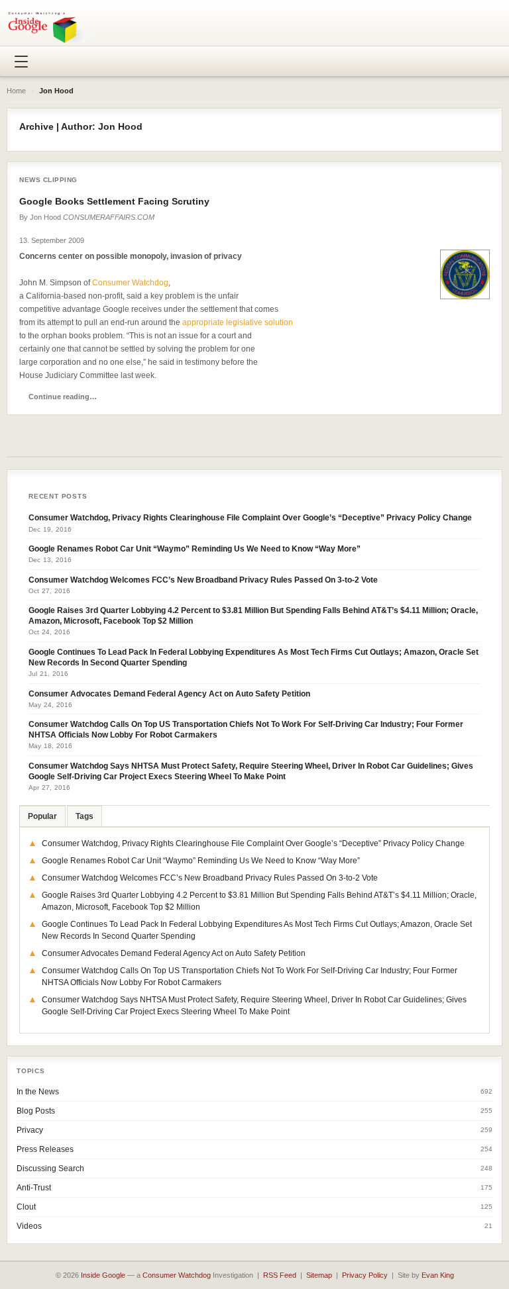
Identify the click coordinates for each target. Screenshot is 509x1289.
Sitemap (319, 1275)
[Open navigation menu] (21, 61)
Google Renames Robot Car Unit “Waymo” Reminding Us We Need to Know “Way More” (194, 549)
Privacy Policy (365, 1275)
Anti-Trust (34, 1188)
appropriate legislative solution (237, 322)
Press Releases (45, 1149)
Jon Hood (45, 217)
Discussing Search (50, 1168)
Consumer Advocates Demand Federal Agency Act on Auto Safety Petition (169, 694)
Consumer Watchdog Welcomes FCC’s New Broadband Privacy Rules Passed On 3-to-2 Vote (203, 580)
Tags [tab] (84, 816)
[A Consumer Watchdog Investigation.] (50, 27)
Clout (26, 1207)
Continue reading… (62, 397)
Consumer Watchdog (130, 282)
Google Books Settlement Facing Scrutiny (114, 201)
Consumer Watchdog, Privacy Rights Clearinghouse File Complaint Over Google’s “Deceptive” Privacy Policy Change (250, 518)
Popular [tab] (42, 816)
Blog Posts (36, 1111)
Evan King (438, 1275)
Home (16, 91)
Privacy (30, 1130)
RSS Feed (279, 1275)
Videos (29, 1226)
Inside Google (103, 1275)
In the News (38, 1092)
